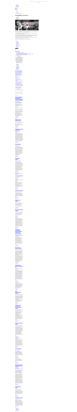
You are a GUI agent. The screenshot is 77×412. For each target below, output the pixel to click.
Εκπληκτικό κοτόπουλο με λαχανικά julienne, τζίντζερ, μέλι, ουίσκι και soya (18, 231)
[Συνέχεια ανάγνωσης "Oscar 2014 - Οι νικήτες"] (18, 202)
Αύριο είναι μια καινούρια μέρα (18, 120)
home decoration (17, 72)
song (17, 74)
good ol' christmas (18, 45)
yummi (16, 75)
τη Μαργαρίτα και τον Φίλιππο (18, 351)
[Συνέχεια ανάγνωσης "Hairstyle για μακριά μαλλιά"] (18, 325)
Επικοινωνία (17, 6)
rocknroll (17, 46)
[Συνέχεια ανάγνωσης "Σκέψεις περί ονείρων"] (18, 160)
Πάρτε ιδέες (20, 59)
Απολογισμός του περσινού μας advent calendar (21, 53)
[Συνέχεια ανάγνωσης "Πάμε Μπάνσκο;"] (17, 145)
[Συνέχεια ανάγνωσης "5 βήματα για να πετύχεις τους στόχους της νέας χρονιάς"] (19, 310)
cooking (19, 70)
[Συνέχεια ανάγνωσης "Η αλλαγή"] (16, 217)
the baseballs (17, 43)
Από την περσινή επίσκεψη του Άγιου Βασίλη (21, 54)
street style (19, 74)
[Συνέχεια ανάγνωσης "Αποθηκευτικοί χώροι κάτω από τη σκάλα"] (19, 180)
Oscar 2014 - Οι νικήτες (18, 201)
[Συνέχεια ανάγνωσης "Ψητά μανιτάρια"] (17, 282)
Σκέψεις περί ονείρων (17, 159)
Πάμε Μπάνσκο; (18, 144)
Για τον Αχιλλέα (18, 348)
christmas (17, 42)
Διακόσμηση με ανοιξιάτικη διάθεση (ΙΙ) (19, 266)
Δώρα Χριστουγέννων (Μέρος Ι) (18, 292)
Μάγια (19, 351)
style (21, 74)
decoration (21, 70)
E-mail (17, 18)
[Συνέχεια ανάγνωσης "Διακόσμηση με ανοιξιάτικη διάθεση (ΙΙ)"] (19, 269)
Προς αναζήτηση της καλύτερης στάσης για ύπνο (19, 365)
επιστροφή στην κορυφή (18, 55)
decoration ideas (17, 71)
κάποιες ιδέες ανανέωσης (20, 274)
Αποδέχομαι (38, 2)
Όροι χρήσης (17, 409)
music (17, 41)
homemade (20, 72)
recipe (16, 74)
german (17, 44)
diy (21, 71)
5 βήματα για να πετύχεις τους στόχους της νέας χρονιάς (18, 307)
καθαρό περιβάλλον (18, 218)
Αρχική (17, 4)
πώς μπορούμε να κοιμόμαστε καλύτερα (19, 371)
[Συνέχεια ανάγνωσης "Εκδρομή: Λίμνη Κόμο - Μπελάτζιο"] (19, 132)
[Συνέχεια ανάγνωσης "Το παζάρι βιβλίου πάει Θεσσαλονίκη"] (19, 338)
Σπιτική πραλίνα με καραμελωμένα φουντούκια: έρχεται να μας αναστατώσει (19, 99)
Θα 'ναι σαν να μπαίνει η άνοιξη (18, 248)
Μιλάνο (17, 134)
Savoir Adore (17, 213)
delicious (20, 71)
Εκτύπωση (17, 17)
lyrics (16, 73)
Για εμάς (17, 5)
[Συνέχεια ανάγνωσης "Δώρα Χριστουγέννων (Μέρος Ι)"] (19, 294)
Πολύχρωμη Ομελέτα (19, 190)
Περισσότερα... (17, 126)
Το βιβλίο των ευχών (19, 397)
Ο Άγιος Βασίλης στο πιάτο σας (19, 52)
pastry (19, 73)
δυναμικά (20, 33)
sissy (17, 47)
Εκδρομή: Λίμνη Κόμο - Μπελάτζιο (19, 130)
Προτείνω (17, 12)
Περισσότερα (38, 3)
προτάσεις (17, 62)
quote (21, 73)
